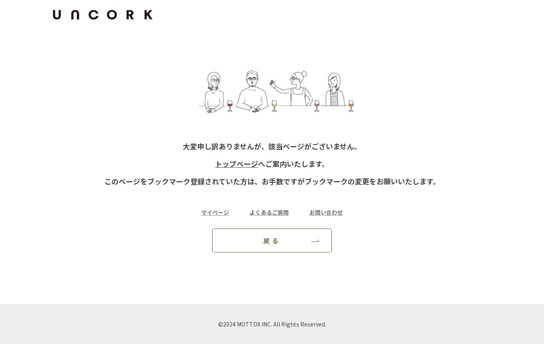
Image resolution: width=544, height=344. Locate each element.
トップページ (236, 163)
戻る (272, 240)
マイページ (215, 212)
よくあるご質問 (269, 212)
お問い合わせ (326, 212)
